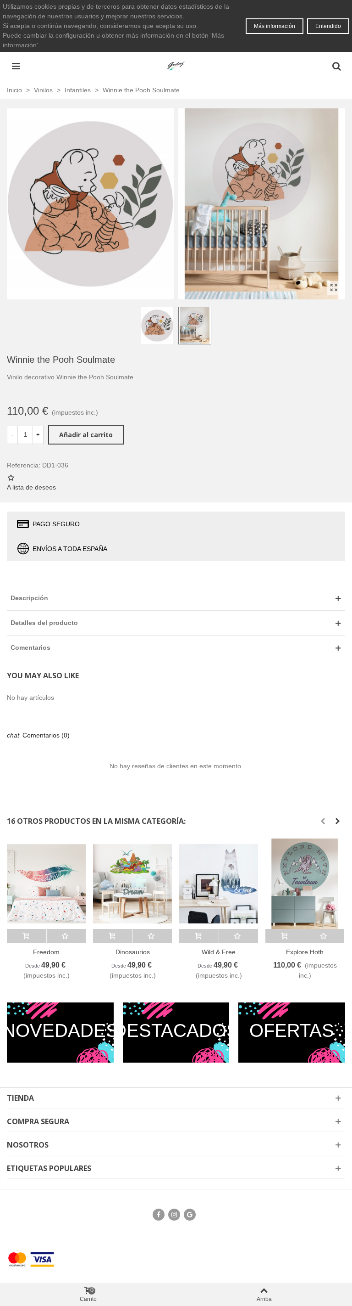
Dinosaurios (133, 952)
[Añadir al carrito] (27, 936)
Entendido (328, 26)
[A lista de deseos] (66, 936)
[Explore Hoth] (304, 884)
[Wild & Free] (218, 884)
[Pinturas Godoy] (176, 66)
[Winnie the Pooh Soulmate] (334, 288)
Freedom (46, 952)
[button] (323, 821)
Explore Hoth (305, 952)
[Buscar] (336, 65)
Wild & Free (219, 952)
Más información (274, 26)
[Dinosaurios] (132, 884)
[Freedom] (46, 884)
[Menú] (15, 65)
